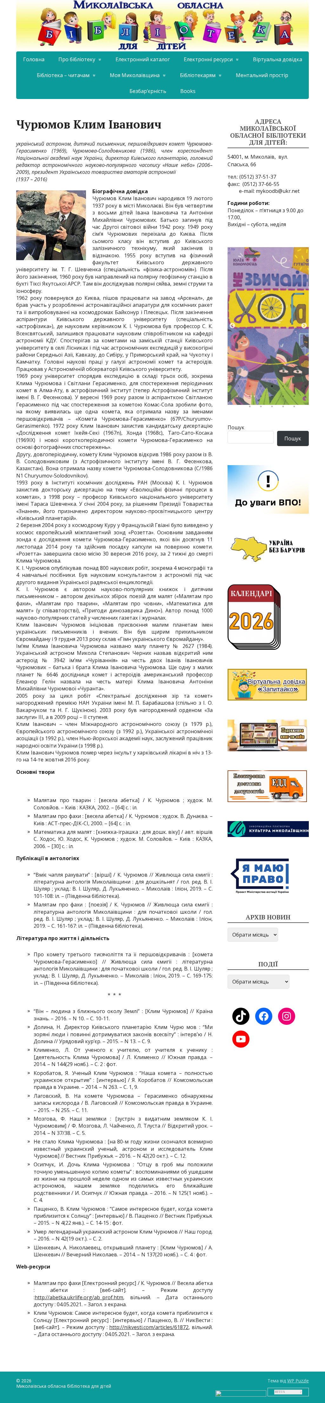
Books (188, 91)
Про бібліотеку (76, 59)
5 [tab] (285, 388)
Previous (232, 326)
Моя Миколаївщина (135, 75)
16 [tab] (262, 408)
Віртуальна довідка (277, 59)
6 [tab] (296, 388)
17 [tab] (273, 408)
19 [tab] (296, 408)
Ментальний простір (262, 75)
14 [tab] (307, 398)
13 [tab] (296, 398)
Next (304, 326)
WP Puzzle (298, 1381)
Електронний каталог (143, 59)
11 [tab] (273, 398)
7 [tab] (307, 388)
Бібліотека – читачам (63, 75)
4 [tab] (273, 388)
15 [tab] (251, 408)
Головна (33, 59)
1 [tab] (240, 388)
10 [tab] (262, 398)
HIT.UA (280, 1391)
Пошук (236, 427)
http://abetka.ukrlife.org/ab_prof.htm (79, 1297)
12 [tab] (285, 398)
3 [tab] (262, 388)
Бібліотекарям (198, 75)
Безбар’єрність (147, 91)
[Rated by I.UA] (241, 1393)
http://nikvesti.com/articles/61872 (149, 1327)
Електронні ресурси (208, 59)
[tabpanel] (268, 326)
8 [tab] (240, 398)
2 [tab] (251, 388)
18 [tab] (285, 408)
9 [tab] (251, 398)
